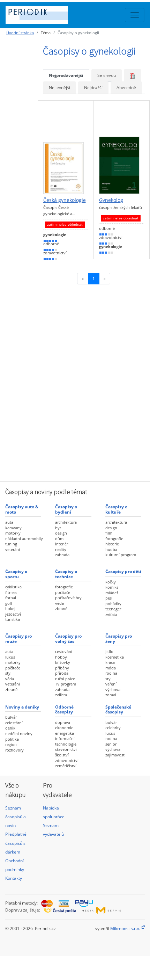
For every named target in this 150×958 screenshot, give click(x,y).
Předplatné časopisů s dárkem (16, 843)
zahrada (62, 554)
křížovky (62, 662)
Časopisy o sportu (16, 573)
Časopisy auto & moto (21, 509)
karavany (13, 527)
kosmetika (114, 657)
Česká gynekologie (64, 200)
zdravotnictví (66, 760)
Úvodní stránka (20, 32)
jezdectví (13, 614)
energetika (64, 733)
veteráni (12, 549)
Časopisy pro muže (18, 638)
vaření (111, 684)
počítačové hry (68, 597)
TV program (65, 684)
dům (59, 538)
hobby (61, 657)
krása (110, 662)
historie (112, 543)
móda (110, 667)
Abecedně (126, 87)
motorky (13, 533)
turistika (12, 619)
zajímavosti (115, 754)
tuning (11, 543)
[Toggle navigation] (134, 15)
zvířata (111, 614)
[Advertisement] (75, 395)
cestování (63, 651)
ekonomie (64, 727)
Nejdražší (93, 87)
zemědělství (65, 765)
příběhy (62, 667)
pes (108, 598)
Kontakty (13, 878)
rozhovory (14, 750)
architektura (66, 522)
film (108, 533)
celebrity (113, 727)
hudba (111, 549)
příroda (61, 673)
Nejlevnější (59, 87)
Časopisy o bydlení (66, 509)
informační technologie (65, 741)
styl (8, 673)
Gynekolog (111, 200)
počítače (62, 592)
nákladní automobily (24, 538)
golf (8, 603)
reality (60, 549)
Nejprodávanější (66, 75)
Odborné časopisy (64, 709)
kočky (110, 582)
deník (10, 728)
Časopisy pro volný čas (68, 638)
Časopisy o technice (66, 573)
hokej (10, 608)
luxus (10, 657)
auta (9, 522)
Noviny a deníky (22, 707)
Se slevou (106, 75)
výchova (112, 689)
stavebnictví (66, 749)
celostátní (14, 722)
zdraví (110, 694)
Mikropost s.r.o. (125, 928)
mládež (111, 592)
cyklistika (13, 586)
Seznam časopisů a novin (15, 816)
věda (59, 603)
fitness (11, 592)
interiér (61, 543)
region (11, 744)
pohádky (113, 603)
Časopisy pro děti (123, 571)
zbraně (61, 608)
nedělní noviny (18, 733)
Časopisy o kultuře (116, 509)
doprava (62, 722)
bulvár (11, 717)
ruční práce (65, 678)
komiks (111, 587)
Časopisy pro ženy (118, 638)
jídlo (109, 651)
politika (12, 739)
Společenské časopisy (118, 709)
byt (58, 527)
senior (111, 744)
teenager (113, 608)
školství (62, 754)
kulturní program (120, 554)
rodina (111, 673)
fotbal (10, 597)
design (61, 533)
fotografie (114, 538)
